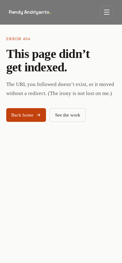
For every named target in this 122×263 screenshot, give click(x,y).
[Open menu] (106, 12)
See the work (67, 114)
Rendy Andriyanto (30, 12)
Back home (22, 114)
